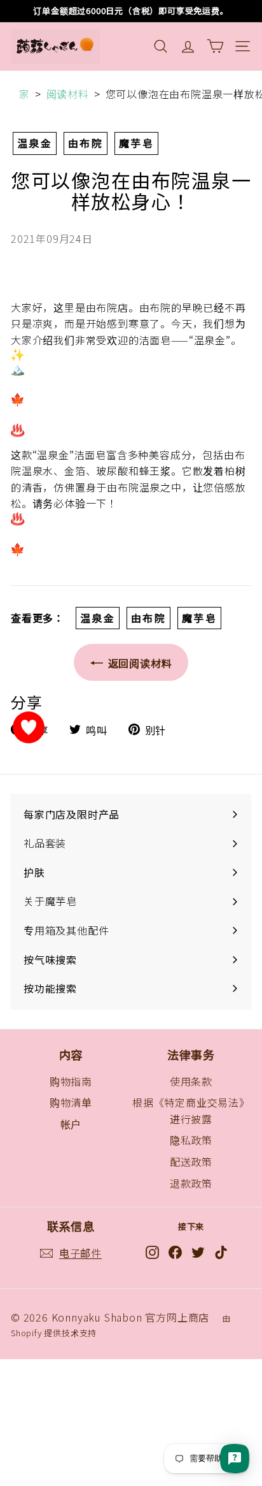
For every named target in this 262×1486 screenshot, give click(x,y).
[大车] (215, 46)
